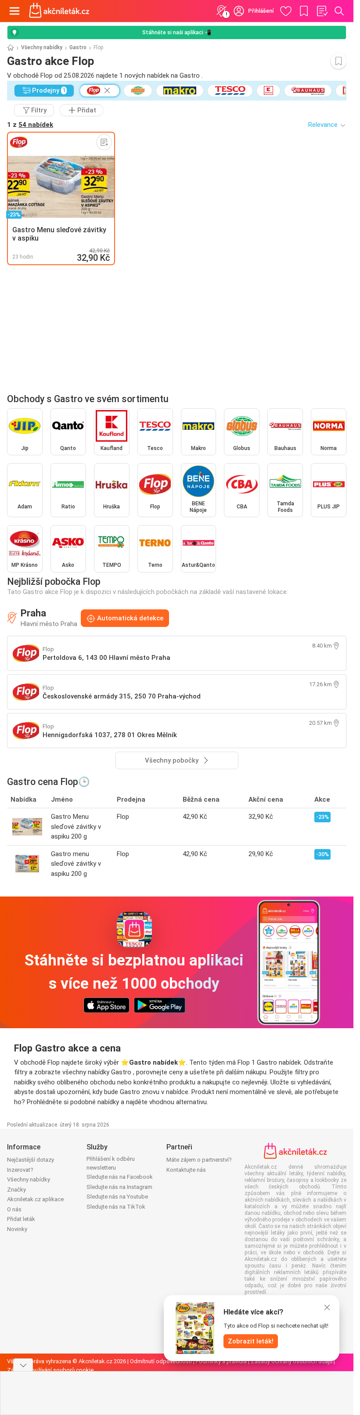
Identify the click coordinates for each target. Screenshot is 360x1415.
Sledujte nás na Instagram (119, 1187)
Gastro (77, 47)
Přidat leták (21, 1219)
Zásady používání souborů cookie (50, 1370)
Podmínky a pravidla (221, 1361)
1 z (30, 125)
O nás (14, 1209)
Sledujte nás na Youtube (117, 1196)
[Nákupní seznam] (322, 11)
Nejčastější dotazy (30, 1159)
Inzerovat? (20, 1170)
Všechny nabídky (41, 47)
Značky (16, 1189)
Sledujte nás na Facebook (119, 1177)
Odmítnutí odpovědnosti (161, 1361)
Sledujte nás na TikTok (115, 1206)
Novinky (17, 1229)
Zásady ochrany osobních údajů (291, 1361)
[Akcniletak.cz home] (59, 11)
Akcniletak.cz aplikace (35, 1199)
